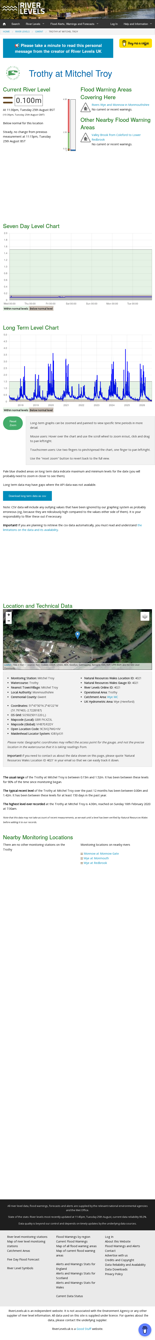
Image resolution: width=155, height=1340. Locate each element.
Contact (110, 1251)
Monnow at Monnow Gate (101, 853)
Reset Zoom (12, 423)
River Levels (33, 24)
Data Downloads (116, 1269)
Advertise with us (116, 1255)
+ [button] (8, 614)
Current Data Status (69, 1296)
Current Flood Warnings (72, 1241)
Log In (114, 24)
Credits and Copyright (119, 1260)
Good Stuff (83, 1329)
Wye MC (112, 697)
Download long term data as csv (27, 496)
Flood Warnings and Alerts (122, 1246)
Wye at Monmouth (96, 858)
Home (6, 31)
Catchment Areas (18, 1251)
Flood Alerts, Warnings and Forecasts (72, 24)
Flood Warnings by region (73, 1237)
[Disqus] (77, 1033)
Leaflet (7, 664)
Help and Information (136, 24)
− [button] (8, 620)
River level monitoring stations (27, 1237)
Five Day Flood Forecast (23, 1259)
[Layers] (144, 616)
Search (16, 24)
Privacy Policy (114, 1274)
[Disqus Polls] (77, 927)
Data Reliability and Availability (125, 1265)
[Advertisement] (77, 189)
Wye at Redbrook (95, 863)
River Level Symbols (20, 1268)
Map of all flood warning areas (76, 1246)
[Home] (4, 24)
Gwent (39, 31)
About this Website (118, 1241)
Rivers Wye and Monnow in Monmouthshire (120, 105)
